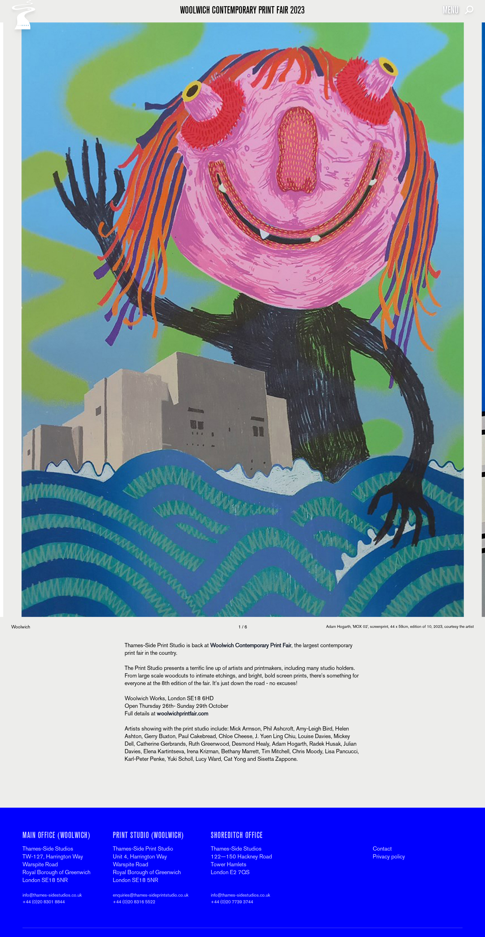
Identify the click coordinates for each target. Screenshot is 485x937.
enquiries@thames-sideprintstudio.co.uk (150, 895)
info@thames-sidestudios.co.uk (52, 895)
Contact (382, 848)
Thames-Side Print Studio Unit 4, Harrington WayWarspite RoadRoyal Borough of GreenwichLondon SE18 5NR (147, 864)
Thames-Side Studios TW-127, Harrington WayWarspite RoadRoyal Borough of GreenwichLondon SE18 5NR (56, 864)
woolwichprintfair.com (182, 713)
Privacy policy (389, 856)
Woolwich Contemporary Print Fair (250, 645)
